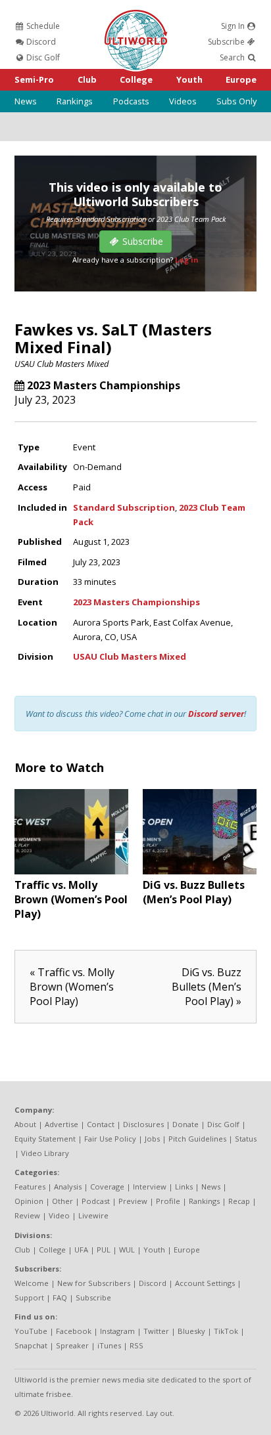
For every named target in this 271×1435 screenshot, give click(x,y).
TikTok (226, 1331)
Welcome (31, 1283)
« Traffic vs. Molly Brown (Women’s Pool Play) (72, 986)
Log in (187, 260)
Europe (241, 79)
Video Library (45, 1153)
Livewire (93, 1215)
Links (184, 1186)
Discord (40, 41)
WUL (127, 1249)
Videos (183, 101)
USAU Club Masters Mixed (61, 364)
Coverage (107, 1186)
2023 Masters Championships (103, 385)
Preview (132, 1201)
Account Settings (205, 1283)
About (25, 1124)
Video (59, 1215)
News (25, 101)
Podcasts (131, 101)
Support (29, 1297)
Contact (100, 1124)
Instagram (117, 1331)
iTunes (109, 1345)
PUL (104, 1249)
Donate (185, 1124)
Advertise (61, 1124)
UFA (81, 1249)
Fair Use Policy (110, 1139)
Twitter (156, 1331)
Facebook (73, 1331)
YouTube (30, 1331)
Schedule (42, 26)
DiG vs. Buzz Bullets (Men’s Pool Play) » (206, 986)
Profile (168, 1201)
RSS (136, 1345)
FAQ (60, 1297)
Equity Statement (45, 1139)
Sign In (234, 26)
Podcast (96, 1201)
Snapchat (30, 1345)
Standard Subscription (124, 507)
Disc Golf (42, 57)
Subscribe (227, 41)
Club (87, 79)
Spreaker (72, 1345)
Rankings (75, 101)
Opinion (28, 1201)
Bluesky (191, 1331)
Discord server (216, 713)
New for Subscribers (93, 1283)
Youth (189, 79)
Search (233, 57)
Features (29, 1186)
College (136, 79)
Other (62, 1201)
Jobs (152, 1139)
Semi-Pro (34, 79)
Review (27, 1215)
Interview (149, 1186)
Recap (239, 1201)
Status (246, 1139)
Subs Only (236, 101)
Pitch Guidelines (197, 1139)
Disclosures (143, 1124)
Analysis (68, 1186)
